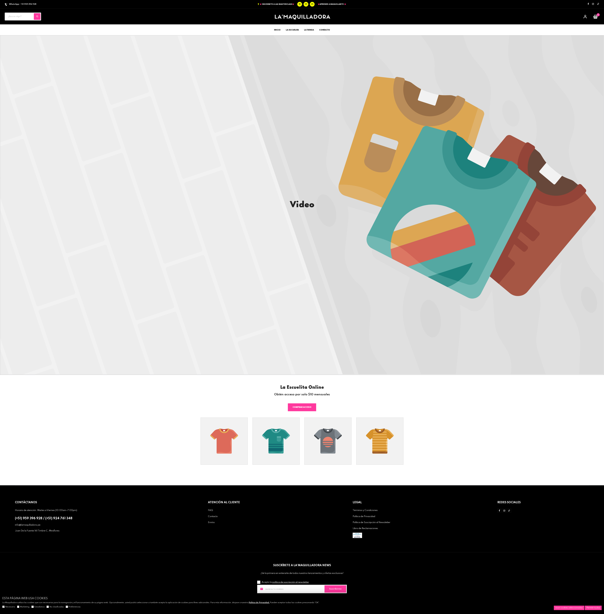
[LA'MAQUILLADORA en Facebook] (588, 4)
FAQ (210, 510)
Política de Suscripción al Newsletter (371, 522)
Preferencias (75, 607)
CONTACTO (324, 30)
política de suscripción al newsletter (290, 582)
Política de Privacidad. (259, 603)
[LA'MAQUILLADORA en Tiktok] (598, 4)
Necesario (10, 607)
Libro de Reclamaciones (365, 528)
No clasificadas (57, 607)
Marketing (24, 607)
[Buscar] (37, 16)
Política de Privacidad (364, 516)
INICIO (277, 30)
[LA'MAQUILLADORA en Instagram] (593, 4)
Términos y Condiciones (365, 510)
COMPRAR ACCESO (302, 407)
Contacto (213, 516)
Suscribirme (335, 589)
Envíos (211, 522)
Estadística (39, 607)
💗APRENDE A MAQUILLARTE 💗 (332, 4)
